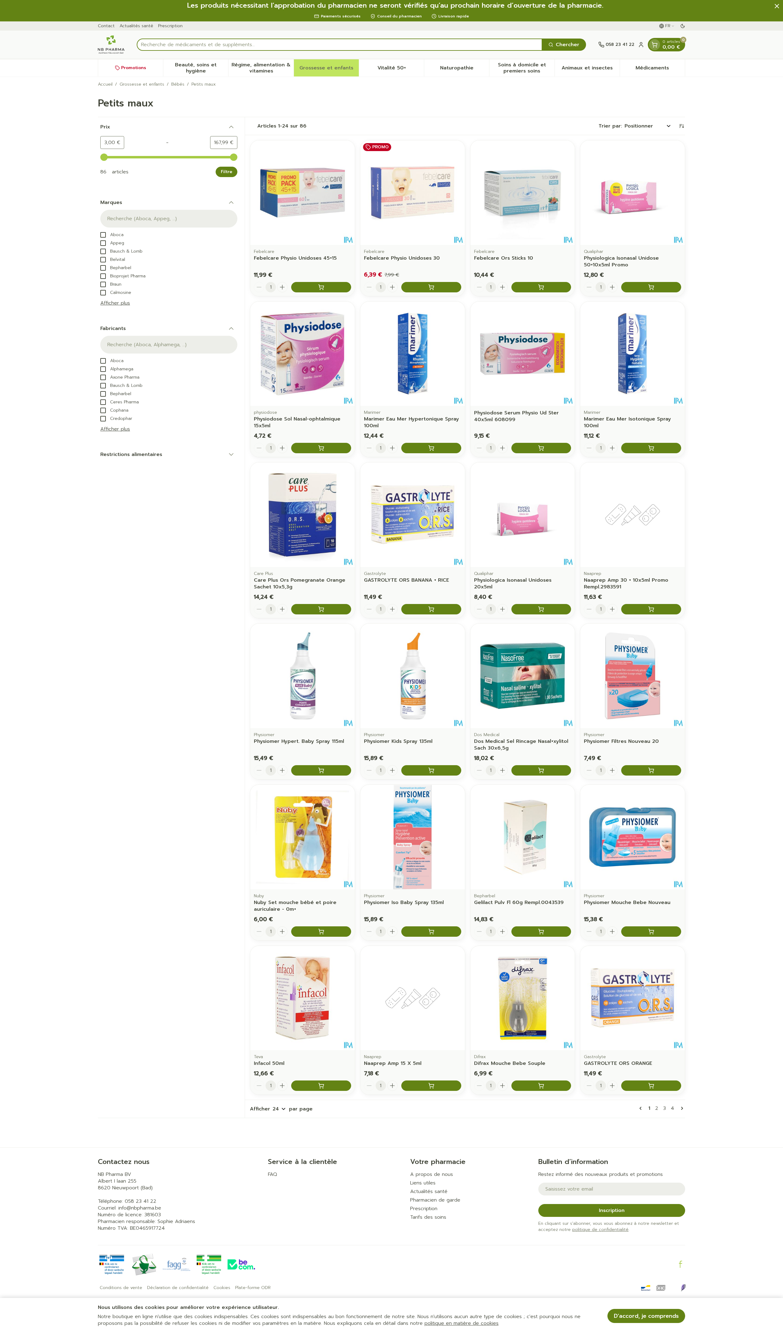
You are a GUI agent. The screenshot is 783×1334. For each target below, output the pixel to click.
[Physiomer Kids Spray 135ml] (412, 676)
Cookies (221, 1288)
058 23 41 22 (140, 1201)
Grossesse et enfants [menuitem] (329, 69)
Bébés (177, 84)
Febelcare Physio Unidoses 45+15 (295, 258)
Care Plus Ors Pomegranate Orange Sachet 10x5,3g (299, 583)
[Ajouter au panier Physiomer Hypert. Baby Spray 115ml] (321, 770)
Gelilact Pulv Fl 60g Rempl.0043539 (519, 902)
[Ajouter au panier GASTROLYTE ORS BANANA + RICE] (431, 609)
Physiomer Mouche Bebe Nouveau (627, 902)
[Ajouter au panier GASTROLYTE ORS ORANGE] (651, 1085)
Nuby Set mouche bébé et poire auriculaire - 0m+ (295, 906)
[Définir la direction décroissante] (681, 126)
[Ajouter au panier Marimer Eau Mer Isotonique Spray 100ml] (651, 448)
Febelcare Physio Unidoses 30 (402, 258)
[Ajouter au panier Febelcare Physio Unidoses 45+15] (321, 287)
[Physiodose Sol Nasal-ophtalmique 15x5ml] (302, 354)
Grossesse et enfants (142, 84)
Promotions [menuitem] (133, 68)
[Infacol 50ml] (302, 998)
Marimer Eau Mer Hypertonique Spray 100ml (411, 422)
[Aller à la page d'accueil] (111, 44)
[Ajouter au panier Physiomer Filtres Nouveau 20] (651, 770)
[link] (641, 1108)
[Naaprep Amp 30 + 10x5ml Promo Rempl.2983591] (632, 514)
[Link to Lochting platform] (683, 1287)
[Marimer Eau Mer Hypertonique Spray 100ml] (412, 354)
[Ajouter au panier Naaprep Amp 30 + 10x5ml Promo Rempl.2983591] (651, 609)
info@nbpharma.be (139, 1208)
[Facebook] (680, 1264)
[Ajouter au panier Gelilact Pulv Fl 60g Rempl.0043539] (541, 931)
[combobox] (339, 45)
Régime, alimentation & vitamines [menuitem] (262, 68)
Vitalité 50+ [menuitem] (400, 69)
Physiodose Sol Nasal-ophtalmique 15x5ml (297, 422)
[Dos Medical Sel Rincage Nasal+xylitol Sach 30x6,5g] (522, 676)
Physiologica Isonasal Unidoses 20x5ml (512, 583)
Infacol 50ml (269, 1063)
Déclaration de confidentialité (178, 1288)
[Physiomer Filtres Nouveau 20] (632, 676)
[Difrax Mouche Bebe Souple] (522, 998)
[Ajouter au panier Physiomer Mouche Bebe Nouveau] (651, 931)
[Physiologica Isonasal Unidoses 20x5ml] (522, 514)
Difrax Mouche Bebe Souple (509, 1063)
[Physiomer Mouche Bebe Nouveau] (632, 837)
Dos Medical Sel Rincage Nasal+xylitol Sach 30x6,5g (521, 745)
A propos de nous (431, 1174)
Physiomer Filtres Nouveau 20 (621, 741)
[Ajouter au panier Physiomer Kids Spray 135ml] (431, 770)
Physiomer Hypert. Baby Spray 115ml (299, 741)
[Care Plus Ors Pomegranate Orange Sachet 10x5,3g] (302, 514)
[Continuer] (681, 1108)
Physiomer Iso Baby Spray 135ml (404, 902)
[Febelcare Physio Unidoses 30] (412, 192)
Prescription (170, 26)
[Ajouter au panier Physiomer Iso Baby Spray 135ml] (431, 931)
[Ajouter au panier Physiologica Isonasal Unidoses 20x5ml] (541, 609)
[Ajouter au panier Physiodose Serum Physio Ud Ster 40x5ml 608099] (541, 448)
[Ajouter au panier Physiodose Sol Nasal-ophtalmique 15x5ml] (321, 448)
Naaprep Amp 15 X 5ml (392, 1063)
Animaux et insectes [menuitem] (591, 69)
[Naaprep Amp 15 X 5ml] (412, 998)
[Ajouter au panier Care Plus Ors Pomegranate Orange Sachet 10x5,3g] (321, 609)
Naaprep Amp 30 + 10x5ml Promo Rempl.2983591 (626, 583)
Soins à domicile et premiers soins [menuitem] (526, 68)
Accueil (105, 84)
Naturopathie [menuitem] (464, 69)
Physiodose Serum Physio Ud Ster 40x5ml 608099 (516, 416)
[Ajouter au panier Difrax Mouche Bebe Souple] (541, 1085)
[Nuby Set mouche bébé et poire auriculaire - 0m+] (302, 837)
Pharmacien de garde (435, 1200)
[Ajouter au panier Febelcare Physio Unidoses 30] (431, 287)
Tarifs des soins (428, 1217)
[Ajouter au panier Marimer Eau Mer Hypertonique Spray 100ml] (431, 448)
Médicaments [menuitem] (660, 69)
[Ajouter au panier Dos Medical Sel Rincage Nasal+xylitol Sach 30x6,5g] (541, 770)
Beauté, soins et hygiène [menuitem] (201, 68)
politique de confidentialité (600, 1229)
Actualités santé (136, 26)
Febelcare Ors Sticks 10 (503, 258)
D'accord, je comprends (646, 1316)
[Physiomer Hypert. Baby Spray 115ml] (302, 676)
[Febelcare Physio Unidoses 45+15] (302, 192)
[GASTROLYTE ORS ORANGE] (632, 998)
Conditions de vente (121, 1288)
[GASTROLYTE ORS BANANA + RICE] (412, 514)
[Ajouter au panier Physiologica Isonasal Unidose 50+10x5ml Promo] (651, 287)
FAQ (272, 1174)
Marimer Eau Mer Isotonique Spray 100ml (627, 422)
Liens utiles (423, 1183)
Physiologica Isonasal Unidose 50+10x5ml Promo (621, 261)
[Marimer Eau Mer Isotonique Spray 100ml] (632, 354)
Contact (106, 26)
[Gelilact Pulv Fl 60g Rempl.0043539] (522, 837)
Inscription (612, 1210)
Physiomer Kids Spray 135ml (398, 741)
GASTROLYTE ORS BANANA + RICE (406, 580)
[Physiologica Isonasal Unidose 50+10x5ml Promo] (632, 192)
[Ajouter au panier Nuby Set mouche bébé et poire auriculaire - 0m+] (321, 931)
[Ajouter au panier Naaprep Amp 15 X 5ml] (431, 1085)
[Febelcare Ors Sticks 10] (522, 192)
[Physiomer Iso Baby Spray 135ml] (412, 837)
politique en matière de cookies (462, 1323)
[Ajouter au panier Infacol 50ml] (321, 1085)
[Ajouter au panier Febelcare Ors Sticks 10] (541, 287)
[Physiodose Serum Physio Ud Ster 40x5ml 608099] (522, 354)
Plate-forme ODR (253, 1288)
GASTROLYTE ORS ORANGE (618, 1063)
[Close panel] (777, 6)
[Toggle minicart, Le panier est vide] (654, 44)
